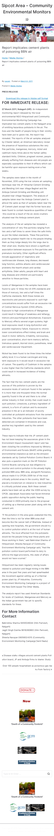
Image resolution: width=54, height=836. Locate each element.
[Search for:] (27, 774)
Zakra (29, 831)
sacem (7, 81)
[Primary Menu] (27, 19)
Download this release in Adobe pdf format (27, 98)
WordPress (40, 831)
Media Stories (16, 86)
